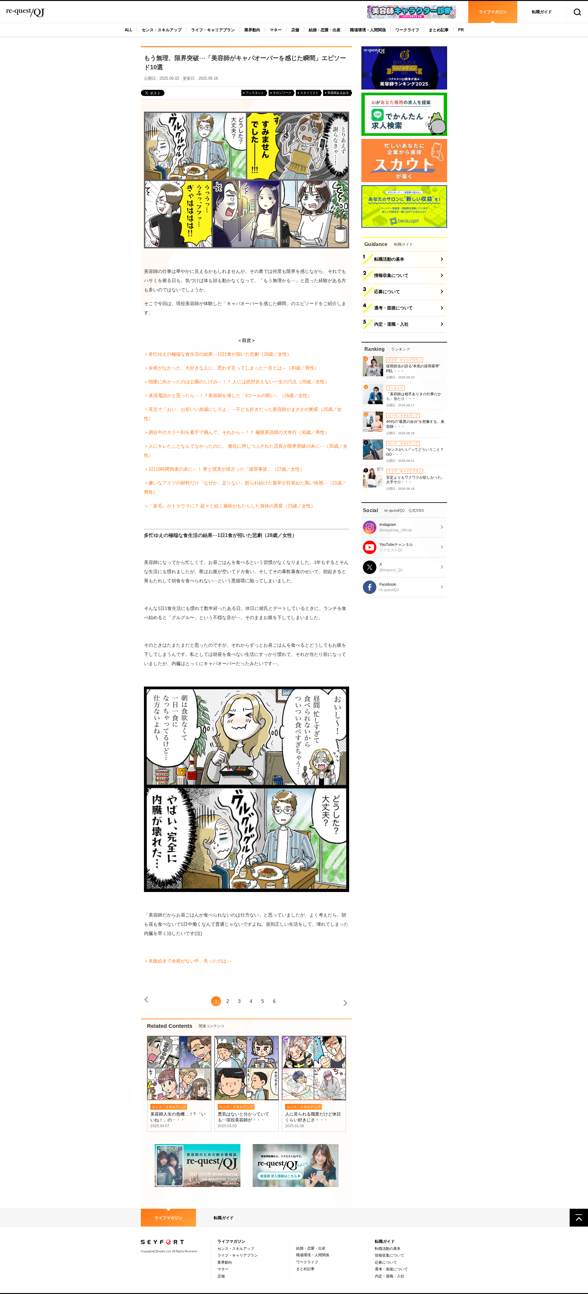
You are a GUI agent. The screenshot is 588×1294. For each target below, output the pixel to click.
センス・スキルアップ (162, 30)
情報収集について (389, 1255)
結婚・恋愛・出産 (325, 30)
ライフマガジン (493, 12)
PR (461, 30)
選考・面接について (391, 1269)
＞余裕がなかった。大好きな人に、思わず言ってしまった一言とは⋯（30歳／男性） (231, 367)
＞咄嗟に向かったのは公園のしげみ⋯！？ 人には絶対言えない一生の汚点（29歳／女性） (236, 381)
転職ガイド (542, 12)
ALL (128, 30)
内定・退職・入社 (389, 1276)
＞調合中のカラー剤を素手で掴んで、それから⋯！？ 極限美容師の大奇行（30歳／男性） (236, 432)
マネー (276, 30)
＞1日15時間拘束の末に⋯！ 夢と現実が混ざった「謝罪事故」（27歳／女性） (224, 469)
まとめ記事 (439, 30)
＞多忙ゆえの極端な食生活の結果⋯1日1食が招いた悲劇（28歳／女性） (218, 354)
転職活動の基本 (388, 1248)
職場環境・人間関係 (368, 30)
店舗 (295, 30)
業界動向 (252, 30)
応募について (386, 1262)
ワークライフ (407, 30)
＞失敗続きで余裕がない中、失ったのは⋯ (187, 960)
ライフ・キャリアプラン (213, 30)
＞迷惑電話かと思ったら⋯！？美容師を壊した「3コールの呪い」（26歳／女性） (228, 395)
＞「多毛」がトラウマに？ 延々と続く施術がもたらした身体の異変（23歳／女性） (229, 505)
